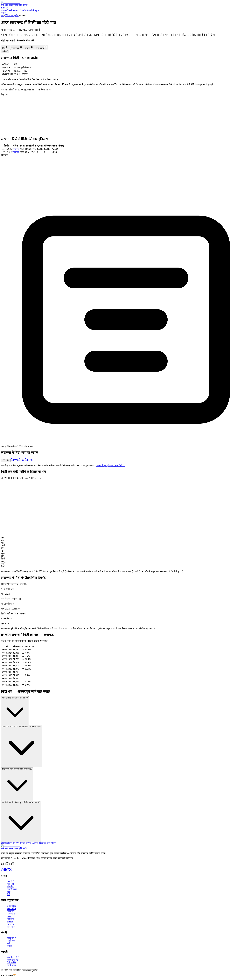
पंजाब (9, 916)
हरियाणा (10, 919)
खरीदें (24, 10)
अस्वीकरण (11, 965)
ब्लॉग (31, 10)
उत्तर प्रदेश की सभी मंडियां (45, 843)
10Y (22, 460)
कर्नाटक (10, 924)
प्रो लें (3, 13)
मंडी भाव (12, 10)
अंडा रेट (18, 10)
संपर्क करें (11, 940)
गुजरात (10, 921)
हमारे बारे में (11, 938)
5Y (15, 460)
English (4, 7)
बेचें (28, 10)
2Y (8, 460)
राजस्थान (11, 913)
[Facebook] (5, 870)
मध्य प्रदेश (11, 908)
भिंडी (7, 15)
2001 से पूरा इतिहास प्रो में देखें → (110, 465)
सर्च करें (5, 51)
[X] (10, 870)
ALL (30, 460)
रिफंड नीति (11, 962)
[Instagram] (7, 870)
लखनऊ (16, 149)
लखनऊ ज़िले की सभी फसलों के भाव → (17, 843)
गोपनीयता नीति (13, 957)
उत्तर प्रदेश (14, 15)
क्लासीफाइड (12, 889)
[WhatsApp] (2, 870)
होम (2, 15)
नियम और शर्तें (12, 960)
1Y (3, 460)
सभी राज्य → (12, 927)
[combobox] (5, 47)
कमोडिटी (5, 10)
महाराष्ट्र (10, 911)
